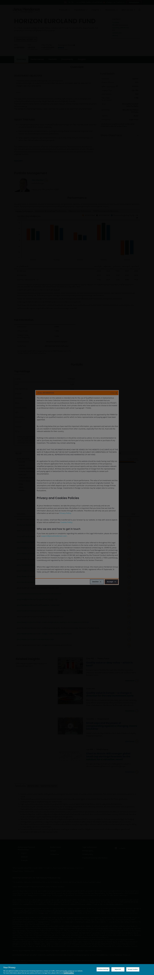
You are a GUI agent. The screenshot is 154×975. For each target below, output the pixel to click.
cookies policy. (69, 973)
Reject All (118, 969)
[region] (77, 969)
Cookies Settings (103, 969)
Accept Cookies (133, 969)
